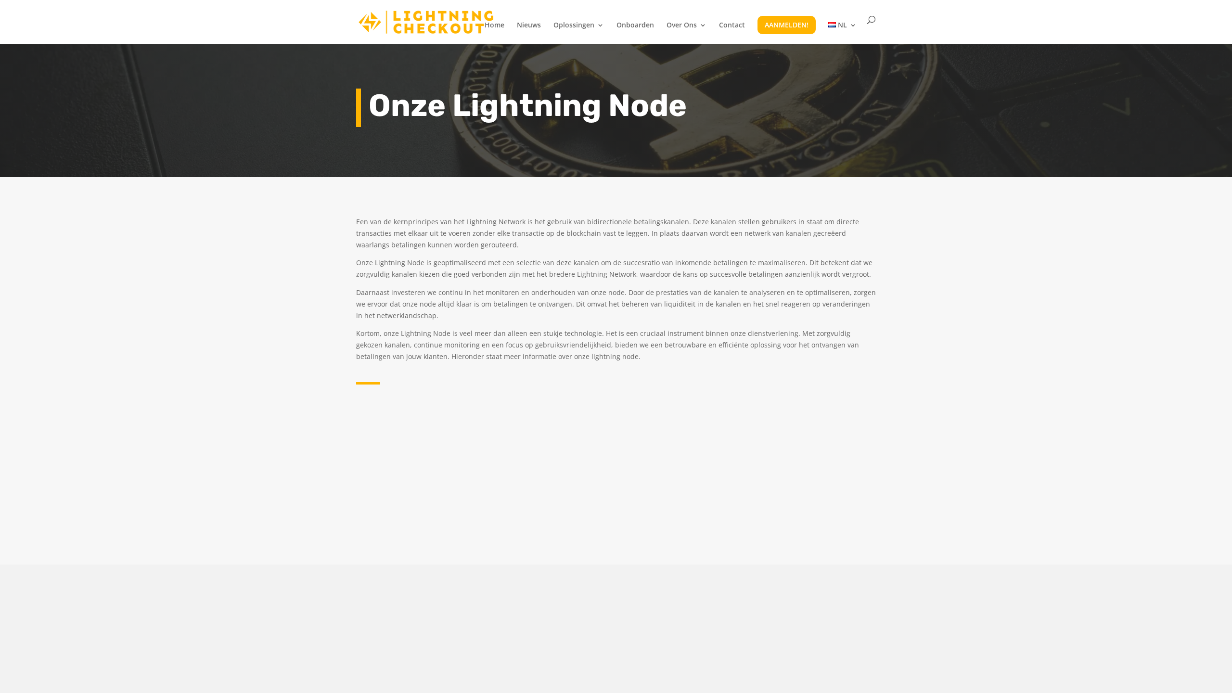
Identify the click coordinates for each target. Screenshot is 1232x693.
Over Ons (682, 25)
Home (494, 25)
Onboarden (635, 25)
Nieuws (529, 25)
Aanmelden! (786, 24)
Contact (732, 25)
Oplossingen (573, 25)
